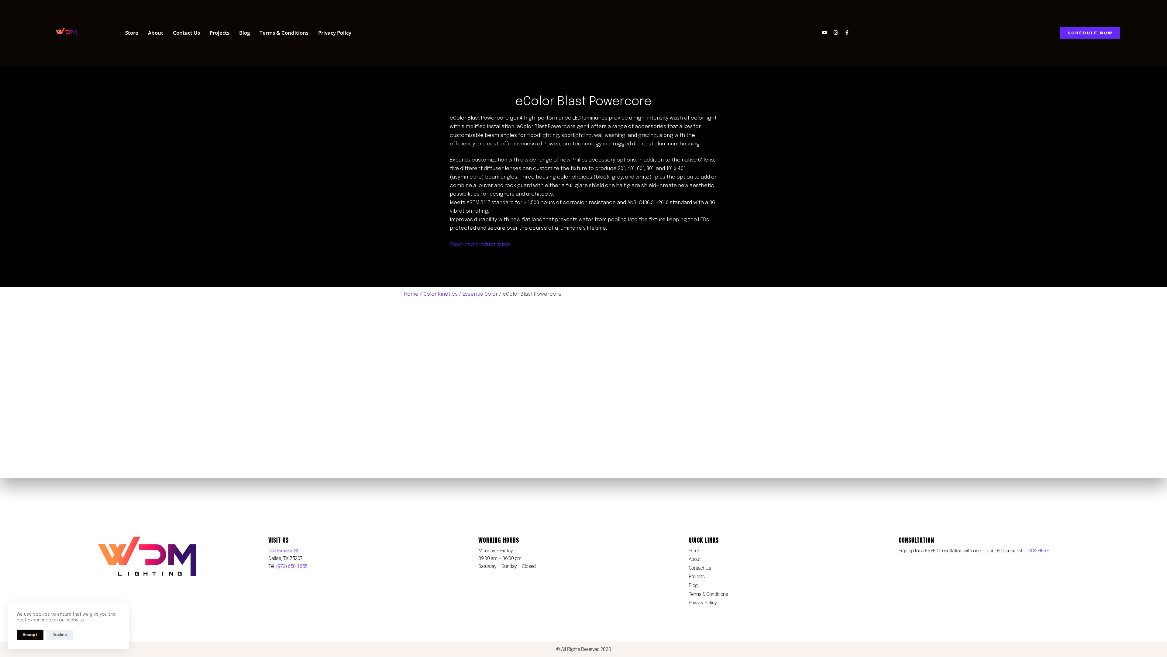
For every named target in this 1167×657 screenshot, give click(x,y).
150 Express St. (283, 551)
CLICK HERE (1036, 551)
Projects (219, 32)
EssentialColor (480, 294)
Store (131, 32)
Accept (30, 635)
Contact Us (186, 32)
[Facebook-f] (847, 32)
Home (411, 294)
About (155, 32)
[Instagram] (836, 32)
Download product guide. (481, 244)
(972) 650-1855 (291, 566)
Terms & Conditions (284, 32)
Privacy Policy (334, 32)
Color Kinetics (440, 294)
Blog (244, 32)
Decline (60, 635)
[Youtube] (824, 32)
